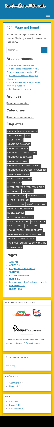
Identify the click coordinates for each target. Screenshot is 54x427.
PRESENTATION (17, 286)
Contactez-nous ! (33, 343)
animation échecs (15, 136)
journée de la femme (36, 204)
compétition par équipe (18, 174)
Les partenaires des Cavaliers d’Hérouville (28, 282)
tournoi (20, 230)
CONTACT (14, 272)
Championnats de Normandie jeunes (24, 166)
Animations (14, 383)
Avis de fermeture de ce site (21, 65)
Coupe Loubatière (15, 178)
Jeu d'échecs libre (15, 204)
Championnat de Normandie (20, 157)
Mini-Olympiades (14, 209)
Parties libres (38, 221)
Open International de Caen (20, 217)
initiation (11, 200)
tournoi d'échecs (34, 230)
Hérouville (27, 191)
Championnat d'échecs (17, 148)
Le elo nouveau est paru (20, 89)
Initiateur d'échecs (36, 196)
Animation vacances (27, 131)
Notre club (13, 386)
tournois (11, 239)
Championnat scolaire (17, 161)
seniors (11, 230)
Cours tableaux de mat (19, 275)
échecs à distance (37, 243)
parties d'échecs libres (18, 221)
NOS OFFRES (15, 289)
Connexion (14, 402)
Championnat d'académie (18, 144)
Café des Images (15, 140)
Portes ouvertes (15, 226)
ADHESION (14, 265)
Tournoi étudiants (26, 239)
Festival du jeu (14, 183)
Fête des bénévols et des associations (25, 187)
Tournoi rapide (37, 234)
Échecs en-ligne (11, 366)
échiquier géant (15, 247)
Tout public (12, 243)
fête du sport (14, 191)
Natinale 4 (28, 209)
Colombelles (40, 170)
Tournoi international (17, 234)
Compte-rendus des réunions (22, 269)
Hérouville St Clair (16, 196)
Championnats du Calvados (19, 170)
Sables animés (32, 226)
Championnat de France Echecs (22, 153)
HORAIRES (14, 279)
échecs (23, 243)
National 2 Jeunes (15, 213)
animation (11, 131)
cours (29, 178)
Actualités (13, 262)
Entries (14, 405)
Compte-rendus (16, 408)
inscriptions (24, 200)
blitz (28, 136)
